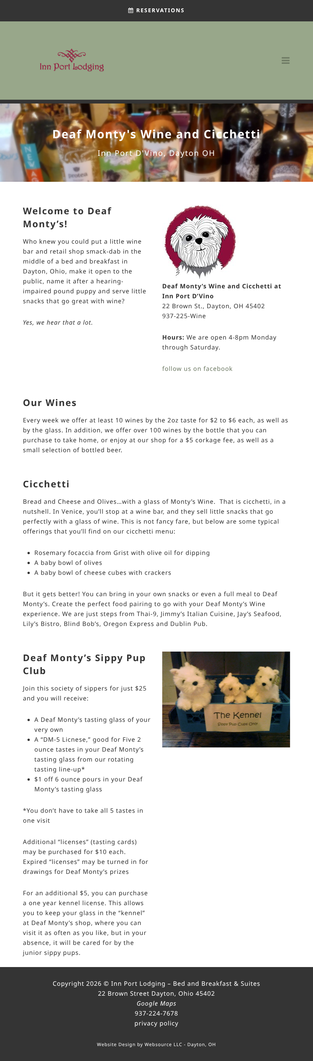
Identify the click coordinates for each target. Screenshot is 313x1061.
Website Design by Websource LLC (139, 1044)
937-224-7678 (156, 1013)
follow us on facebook (197, 368)
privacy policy (156, 1023)
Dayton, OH (201, 1044)
